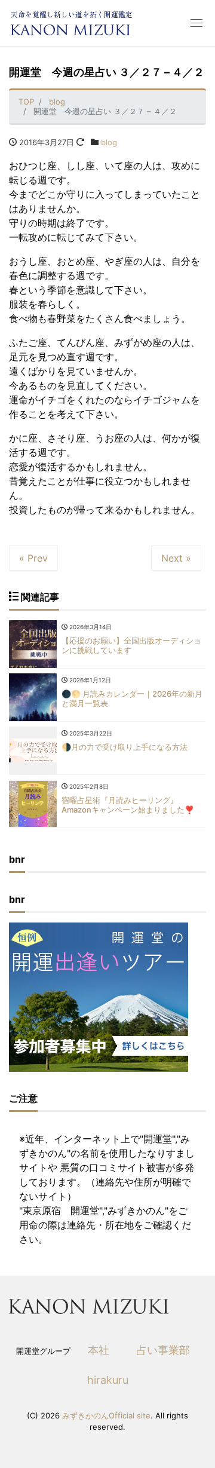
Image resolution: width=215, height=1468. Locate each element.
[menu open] (196, 23)
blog (109, 142)
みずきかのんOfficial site (106, 1415)
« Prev (33, 558)
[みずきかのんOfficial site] (70, 30)
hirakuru (107, 1380)
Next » (176, 558)
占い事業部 (163, 1350)
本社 (98, 1350)
